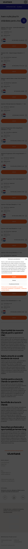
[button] (26, 259)
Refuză (14, 280)
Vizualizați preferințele (14, 283)
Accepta (14, 276)
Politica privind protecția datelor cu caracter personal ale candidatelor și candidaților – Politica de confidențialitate (14, 288)
